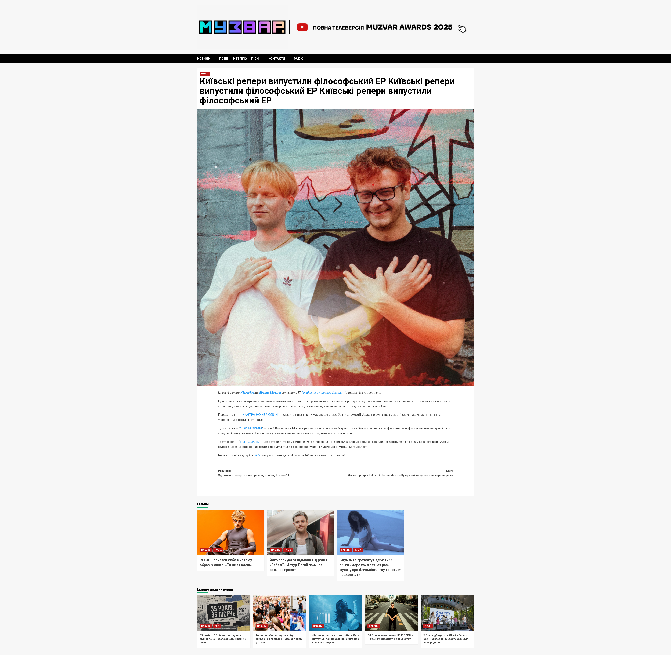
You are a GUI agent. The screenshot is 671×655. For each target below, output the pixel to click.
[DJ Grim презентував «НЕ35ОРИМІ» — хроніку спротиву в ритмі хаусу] (391, 613)
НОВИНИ (203, 58)
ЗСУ (257, 455)
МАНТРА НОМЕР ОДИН (260, 414)
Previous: (253, 473)
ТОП (217, 626)
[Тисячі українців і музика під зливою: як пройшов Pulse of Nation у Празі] (279, 613)
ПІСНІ (255, 58)
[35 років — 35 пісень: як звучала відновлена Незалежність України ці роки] (223, 613)
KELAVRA (247, 392)
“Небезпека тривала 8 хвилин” (324, 392)
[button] (472, 59)
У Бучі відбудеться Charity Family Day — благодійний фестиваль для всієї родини (445, 639)
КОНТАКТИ (276, 58)
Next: (400, 473)
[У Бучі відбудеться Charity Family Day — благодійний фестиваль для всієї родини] (447, 613)
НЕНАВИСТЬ (249, 441)
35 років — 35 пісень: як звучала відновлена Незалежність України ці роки (223, 639)
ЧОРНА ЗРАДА (251, 428)
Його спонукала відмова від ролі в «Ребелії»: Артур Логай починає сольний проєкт (299, 565)
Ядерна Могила (270, 392)
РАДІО (299, 58)
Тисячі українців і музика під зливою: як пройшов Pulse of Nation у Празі (279, 639)
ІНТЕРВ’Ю (239, 58)
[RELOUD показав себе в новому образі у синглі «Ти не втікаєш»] (230, 532)
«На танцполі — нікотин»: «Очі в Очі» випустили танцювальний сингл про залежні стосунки (335, 639)
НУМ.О (204, 73)
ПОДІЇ (223, 58)
